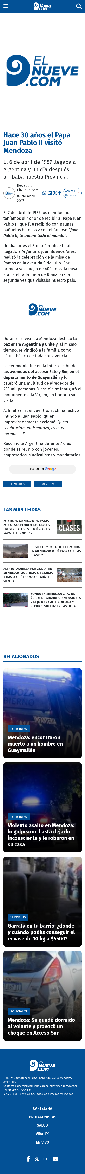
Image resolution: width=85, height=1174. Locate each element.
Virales (42, 1134)
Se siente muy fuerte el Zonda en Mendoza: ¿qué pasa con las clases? (56, 551)
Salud (42, 1125)
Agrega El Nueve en (71, 193)
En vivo (42, 1142)
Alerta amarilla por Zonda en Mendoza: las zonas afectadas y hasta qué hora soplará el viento (28, 575)
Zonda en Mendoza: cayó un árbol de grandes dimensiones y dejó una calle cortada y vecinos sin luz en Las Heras (56, 600)
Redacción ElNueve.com (28, 187)
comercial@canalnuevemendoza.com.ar (52, 1085)
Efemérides (17, 484)
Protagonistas (42, 1117)
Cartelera (42, 1108)
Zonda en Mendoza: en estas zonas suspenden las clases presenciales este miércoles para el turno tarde (26, 527)
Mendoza (48, 484)
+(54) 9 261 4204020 (19, 1089)
